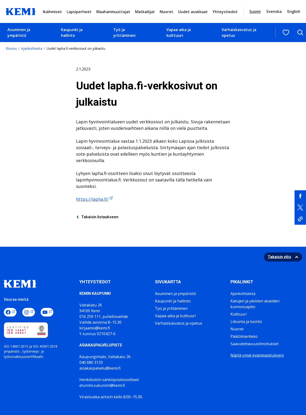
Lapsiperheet (79, 11)
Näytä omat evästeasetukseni (257, 355)
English (293, 11)
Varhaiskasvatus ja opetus (239, 32)
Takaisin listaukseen (99, 217)
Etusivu (11, 48)
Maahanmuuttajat (113, 11)
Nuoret (166, 11)
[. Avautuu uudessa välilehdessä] (300, 196)
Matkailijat (145, 11)
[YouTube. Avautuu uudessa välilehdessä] (47, 312)
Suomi (255, 11)
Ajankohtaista (31, 48)
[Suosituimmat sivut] (286, 32)
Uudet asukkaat (193, 11)
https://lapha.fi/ (92, 199)
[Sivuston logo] (20, 11)
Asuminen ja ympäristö (18, 32)
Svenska (274, 11)
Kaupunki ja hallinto (71, 32)
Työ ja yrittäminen (124, 32)
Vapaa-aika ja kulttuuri (178, 32)
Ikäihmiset (52, 11)
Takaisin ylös (279, 257)
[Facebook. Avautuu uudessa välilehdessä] (10, 312)
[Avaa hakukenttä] (300, 32)
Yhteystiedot (225, 11)
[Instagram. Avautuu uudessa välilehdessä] (28, 312)
